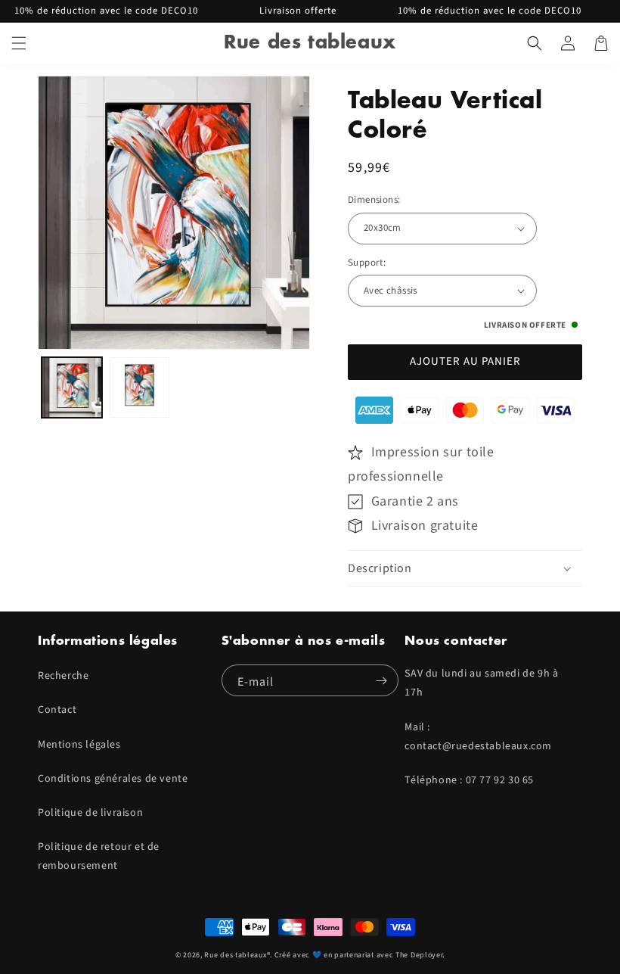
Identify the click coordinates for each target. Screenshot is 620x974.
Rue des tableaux (235, 955)
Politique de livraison (90, 812)
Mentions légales (79, 744)
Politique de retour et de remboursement (99, 856)
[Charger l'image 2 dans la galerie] (140, 387)
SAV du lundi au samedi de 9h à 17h (481, 683)
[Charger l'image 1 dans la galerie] (72, 387)
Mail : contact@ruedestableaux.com (478, 737)
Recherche (63, 675)
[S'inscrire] (381, 680)
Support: (367, 262)
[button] (19, 43)
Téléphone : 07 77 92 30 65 (469, 780)
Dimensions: (374, 200)
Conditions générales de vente (113, 778)
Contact (57, 709)
